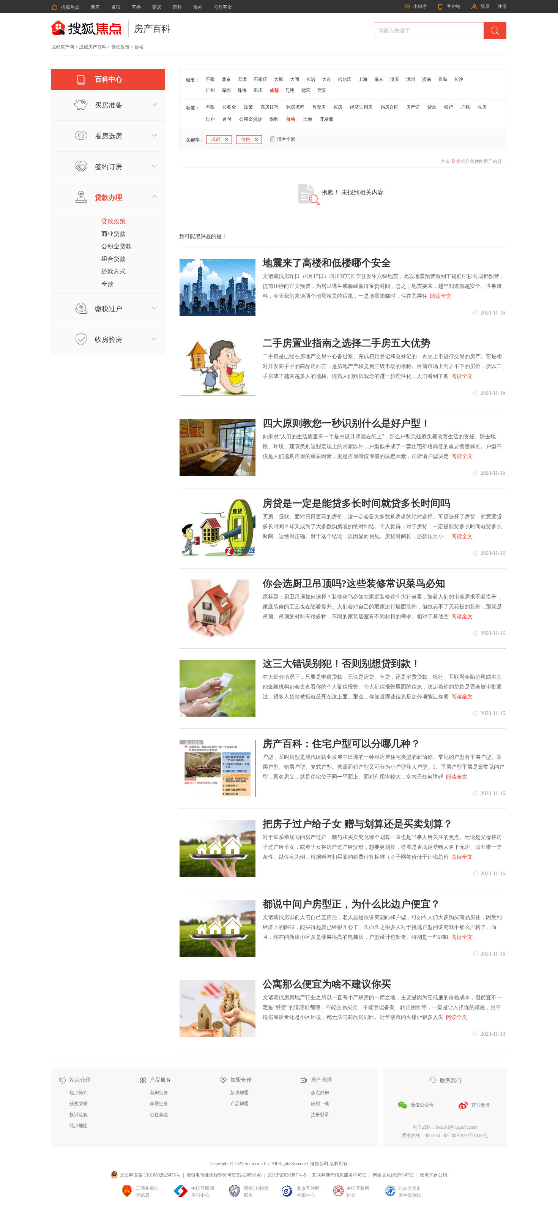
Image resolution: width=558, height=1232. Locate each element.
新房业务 (159, 1092)
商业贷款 (113, 234)
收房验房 (108, 339)
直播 (136, 7)
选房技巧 (269, 107)
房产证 (413, 107)
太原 (278, 79)
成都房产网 (62, 47)
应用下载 (320, 1103)
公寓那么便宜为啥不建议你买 (327, 984)
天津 (242, 79)
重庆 (258, 90)
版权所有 (338, 1163)
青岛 (442, 79)
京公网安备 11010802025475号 (150, 1175)
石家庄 (260, 79)
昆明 (290, 90)
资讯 (115, 7)
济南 (426, 79)
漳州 (410, 79)
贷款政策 (120, 47)
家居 (156, 7)
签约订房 (108, 167)
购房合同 (389, 107)
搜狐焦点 (65, 7)
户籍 (465, 107)
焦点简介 (78, 1092)
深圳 (226, 90)
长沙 (458, 79)
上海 (362, 79)
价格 (290, 119)
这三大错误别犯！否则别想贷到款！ (342, 664)
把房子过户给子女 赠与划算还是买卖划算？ (358, 824)
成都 (274, 90)
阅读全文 (440, 296)
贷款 (432, 107)
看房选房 (108, 136)
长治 (310, 79)
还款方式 (113, 271)
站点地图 (78, 1125)
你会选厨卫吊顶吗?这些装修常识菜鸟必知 (354, 583)
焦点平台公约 (433, 1175)
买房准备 (108, 105)
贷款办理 (108, 197)
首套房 (319, 107)
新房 (95, 7)
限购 (274, 119)
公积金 (229, 107)
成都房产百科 (92, 47)
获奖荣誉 (78, 1103)
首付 (227, 119)
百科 (177, 7)
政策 (248, 107)
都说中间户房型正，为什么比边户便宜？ (351, 904)
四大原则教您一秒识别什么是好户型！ (346, 423)
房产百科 (152, 29)
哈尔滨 (345, 79)
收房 (482, 107)
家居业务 (159, 1103)
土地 (307, 119)
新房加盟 (239, 1092)
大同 (294, 79)
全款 (107, 284)
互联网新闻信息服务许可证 (339, 1175)
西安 (321, 90)
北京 (226, 79)
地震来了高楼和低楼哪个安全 (327, 263)
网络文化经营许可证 (393, 1175)
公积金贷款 (116, 246)
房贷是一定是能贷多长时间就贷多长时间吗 (356, 503)
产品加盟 (239, 1103)
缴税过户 (108, 309)
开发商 (326, 119)
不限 (210, 79)
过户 (210, 119)
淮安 (394, 79)
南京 (378, 79)
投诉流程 (78, 1114)
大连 (326, 79)
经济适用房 (361, 107)
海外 (197, 7)
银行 (448, 107)
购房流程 (295, 107)
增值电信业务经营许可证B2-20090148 (224, 1175)
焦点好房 (320, 1092)
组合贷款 (113, 259)
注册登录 (320, 1114)
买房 (337, 107)
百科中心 (108, 79)
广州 (210, 90)
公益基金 (223, 7)
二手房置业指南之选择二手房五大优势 (346, 343)
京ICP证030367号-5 (287, 1175)
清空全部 (286, 139)
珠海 (242, 90)
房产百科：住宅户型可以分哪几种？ (342, 744)
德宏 (306, 90)
